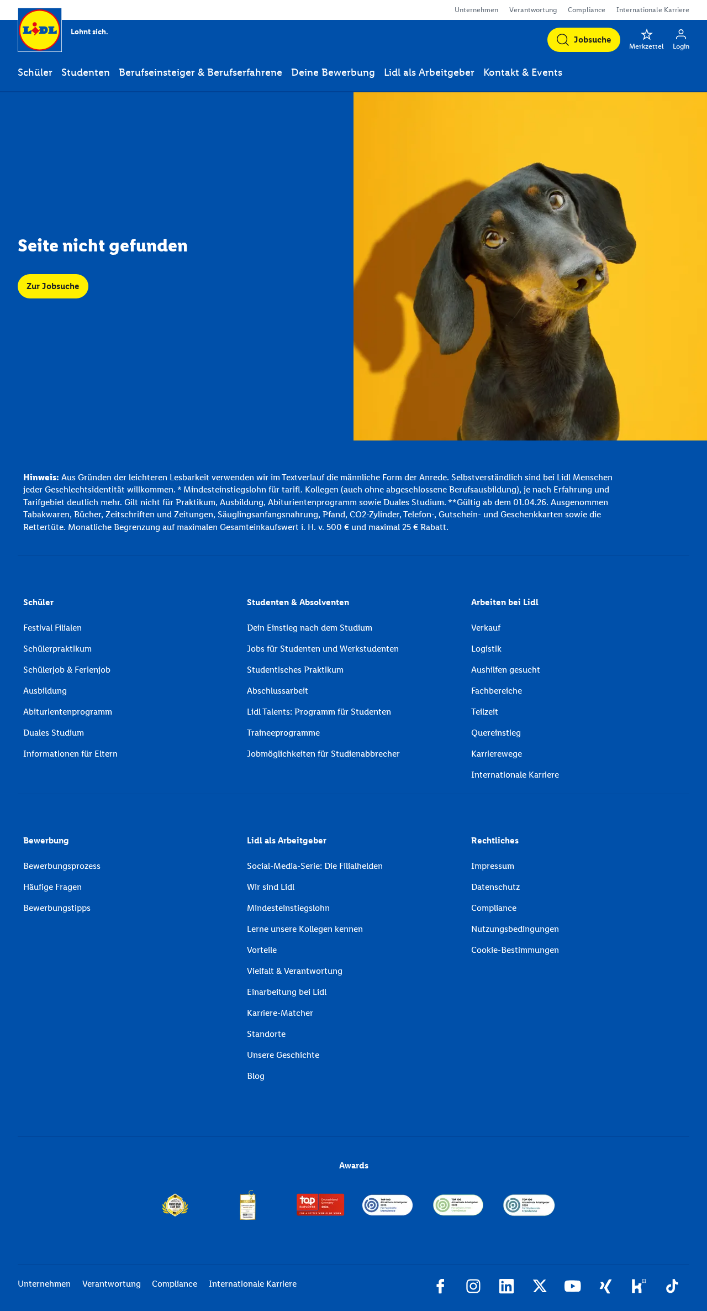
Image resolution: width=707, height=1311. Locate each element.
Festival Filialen (52, 627)
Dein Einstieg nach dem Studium (309, 627)
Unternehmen (476, 10)
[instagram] (473, 1288)
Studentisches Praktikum (295, 669)
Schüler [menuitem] (35, 72)
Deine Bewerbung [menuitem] (333, 72)
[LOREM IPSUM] (248, 1205)
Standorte (266, 1034)
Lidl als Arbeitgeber (286, 840)
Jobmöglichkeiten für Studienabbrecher (323, 753)
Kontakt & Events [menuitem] (522, 72)
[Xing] (606, 1288)
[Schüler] (458, 1205)
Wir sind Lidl (270, 887)
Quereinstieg (496, 732)
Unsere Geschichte (283, 1055)
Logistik (486, 648)
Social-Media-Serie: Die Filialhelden (315, 866)
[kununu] (639, 1288)
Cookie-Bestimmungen (515, 950)
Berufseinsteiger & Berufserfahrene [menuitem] (200, 72)
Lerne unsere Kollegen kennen (305, 929)
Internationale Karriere (652, 10)
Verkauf (485, 627)
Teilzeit (484, 711)
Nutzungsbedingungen (515, 929)
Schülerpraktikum (57, 648)
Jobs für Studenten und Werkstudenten (323, 648)
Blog (256, 1076)
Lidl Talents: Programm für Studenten (319, 711)
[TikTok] (672, 1288)
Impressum (492, 866)
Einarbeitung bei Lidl (286, 992)
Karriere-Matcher (280, 1013)
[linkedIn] (506, 1288)
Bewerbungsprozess (62, 866)
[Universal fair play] (175, 1205)
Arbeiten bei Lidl (505, 602)
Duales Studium (53, 732)
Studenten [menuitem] (85, 72)
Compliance (586, 10)
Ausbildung (45, 690)
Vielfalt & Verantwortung (294, 971)
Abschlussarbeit (277, 690)
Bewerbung (46, 840)
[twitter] (539, 1288)
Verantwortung (533, 10)
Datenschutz (495, 887)
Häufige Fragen (52, 887)
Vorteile (262, 950)
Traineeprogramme (283, 732)
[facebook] (440, 1288)
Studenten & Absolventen (298, 602)
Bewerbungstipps (57, 908)
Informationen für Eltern (70, 753)
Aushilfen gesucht (505, 669)
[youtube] (572, 1288)
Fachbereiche (496, 690)
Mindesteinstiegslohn (288, 908)
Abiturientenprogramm (67, 711)
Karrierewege (496, 753)
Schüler (38, 602)
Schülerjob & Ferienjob (66, 669)
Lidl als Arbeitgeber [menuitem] (429, 72)
